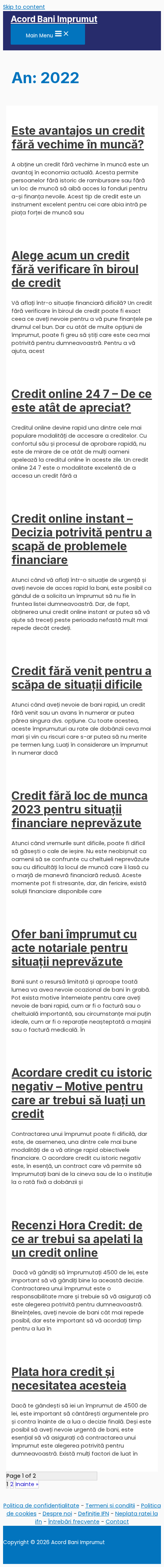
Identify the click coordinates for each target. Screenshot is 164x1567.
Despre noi (57, 1513)
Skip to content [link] (24, 7)
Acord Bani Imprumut (54, 19)
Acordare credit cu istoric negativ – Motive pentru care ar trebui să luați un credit (81, 1093)
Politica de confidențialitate (41, 1505)
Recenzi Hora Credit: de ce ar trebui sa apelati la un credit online (77, 1238)
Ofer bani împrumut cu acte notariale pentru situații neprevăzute (74, 947)
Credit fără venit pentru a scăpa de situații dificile (81, 677)
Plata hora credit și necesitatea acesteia (68, 1378)
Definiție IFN (93, 1513)
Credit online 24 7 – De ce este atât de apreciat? (81, 400)
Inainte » (27, 1484)
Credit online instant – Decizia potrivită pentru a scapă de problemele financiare (81, 539)
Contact (117, 1521)
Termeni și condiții (110, 1505)
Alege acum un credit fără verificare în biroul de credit (74, 269)
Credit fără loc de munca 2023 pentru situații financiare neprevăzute (79, 809)
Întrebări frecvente (74, 1521)
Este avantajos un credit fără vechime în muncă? (78, 137)
